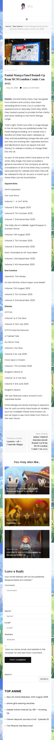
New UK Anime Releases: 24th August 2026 (27, 697)
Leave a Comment (31, 88)
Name (8, 611)
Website (9, 634)
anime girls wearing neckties (21, 703)
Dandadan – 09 (13, 523)
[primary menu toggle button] (27, 19)
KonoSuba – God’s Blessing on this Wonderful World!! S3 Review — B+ (22, 489)
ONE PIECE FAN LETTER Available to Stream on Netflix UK (24, 553)
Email (8, 622)
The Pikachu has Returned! (20, 725)
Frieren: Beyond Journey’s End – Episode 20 (28, 719)
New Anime (11, 70)
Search (8, 674)
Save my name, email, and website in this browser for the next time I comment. (25, 651)
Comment (10, 585)
